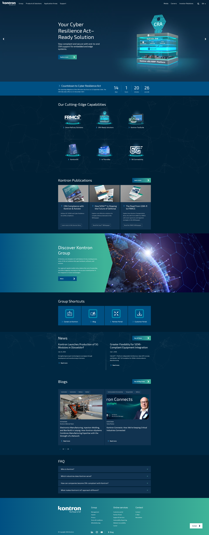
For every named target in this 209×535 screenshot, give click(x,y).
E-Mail (137, 515)
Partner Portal (117, 515)
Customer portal (118, 512)
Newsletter (139, 517)
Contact (138, 512)
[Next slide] (205, 39)
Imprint (93, 515)
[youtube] (102, 532)
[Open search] (198, 4)
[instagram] (97, 532)
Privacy (93, 517)
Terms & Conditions (97, 520)
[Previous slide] (3, 39)
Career (115, 526)
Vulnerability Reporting (120, 520)
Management (95, 512)
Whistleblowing (95, 523)
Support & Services (118, 517)
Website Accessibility (119, 523)
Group (94, 507)
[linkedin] (92, 532)
